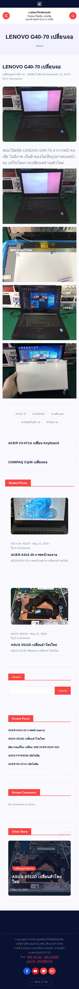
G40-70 (21, 413)
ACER (26, 543)
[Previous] (61, 831)
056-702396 (51, 956)
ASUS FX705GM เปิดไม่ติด (24, 755)
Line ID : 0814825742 (39, 961)
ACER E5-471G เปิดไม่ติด (23, 764)
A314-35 (16, 543)
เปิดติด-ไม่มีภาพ (36, 74)
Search (16, 677)
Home (39, 45)
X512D (24, 633)
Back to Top (41, 981)
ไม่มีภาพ (53, 422)
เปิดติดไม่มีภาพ (31, 422)
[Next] (68, 831)
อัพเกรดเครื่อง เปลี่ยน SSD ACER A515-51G (33, 747)
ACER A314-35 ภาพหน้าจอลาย (26, 730)
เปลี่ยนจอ (58, 413)
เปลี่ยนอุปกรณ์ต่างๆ (14, 74)
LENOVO (39, 413)
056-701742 (34, 956)
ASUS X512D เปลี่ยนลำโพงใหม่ (26, 738)
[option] (39, 868)
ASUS (14, 633)
